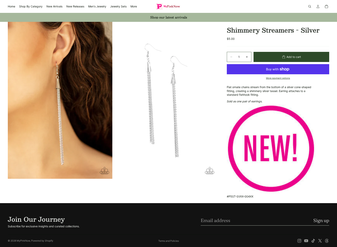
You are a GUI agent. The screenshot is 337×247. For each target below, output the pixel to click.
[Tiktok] (313, 240)
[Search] (309, 6)
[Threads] (327, 240)
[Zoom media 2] (165, 100)
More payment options (278, 78)
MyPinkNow (23, 240)
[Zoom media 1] (60, 100)
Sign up (321, 220)
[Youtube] (306, 240)
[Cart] (326, 6)
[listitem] (134, 6)
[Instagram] (299, 240)
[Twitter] (320, 240)
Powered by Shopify (42, 240)
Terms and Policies (168, 240)
